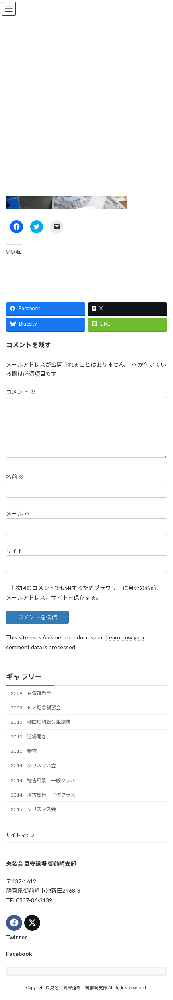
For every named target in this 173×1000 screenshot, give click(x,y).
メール (18, 513)
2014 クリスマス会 (33, 765)
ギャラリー (24, 676)
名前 (15, 476)
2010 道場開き (28, 737)
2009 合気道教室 (31, 693)
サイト (14, 550)
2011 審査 (24, 751)
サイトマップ (20, 835)
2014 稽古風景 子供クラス (43, 795)
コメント (20, 391)
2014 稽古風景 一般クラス (43, 780)
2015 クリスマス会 (33, 809)
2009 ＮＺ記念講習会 (36, 708)
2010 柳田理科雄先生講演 (40, 722)
